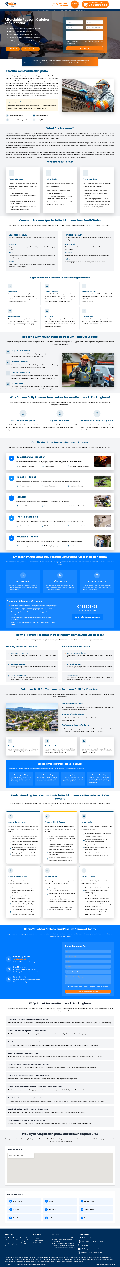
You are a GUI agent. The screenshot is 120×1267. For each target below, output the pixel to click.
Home (38, 10)
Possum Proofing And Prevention (64, 1245)
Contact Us (80, 10)
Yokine (50, 1201)
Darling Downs (89, 1201)
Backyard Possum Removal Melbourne (65, 1238)
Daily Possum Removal (24, 1264)
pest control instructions (100, 987)
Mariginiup (52, 1209)
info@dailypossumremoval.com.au (92, 1249)
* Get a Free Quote (30, 49)
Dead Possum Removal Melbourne (64, 1247)
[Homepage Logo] (11, 4)
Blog (56, 10)
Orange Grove (89, 1209)
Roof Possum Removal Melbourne (64, 1243)
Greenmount (17, 1201)
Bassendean (88, 1218)
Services (46, 10)
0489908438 (98, 4)
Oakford (51, 1218)
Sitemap (38, 1242)
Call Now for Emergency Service (87, 617)
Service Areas (66, 10)
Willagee (16, 1209)
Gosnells (16, 1218)
